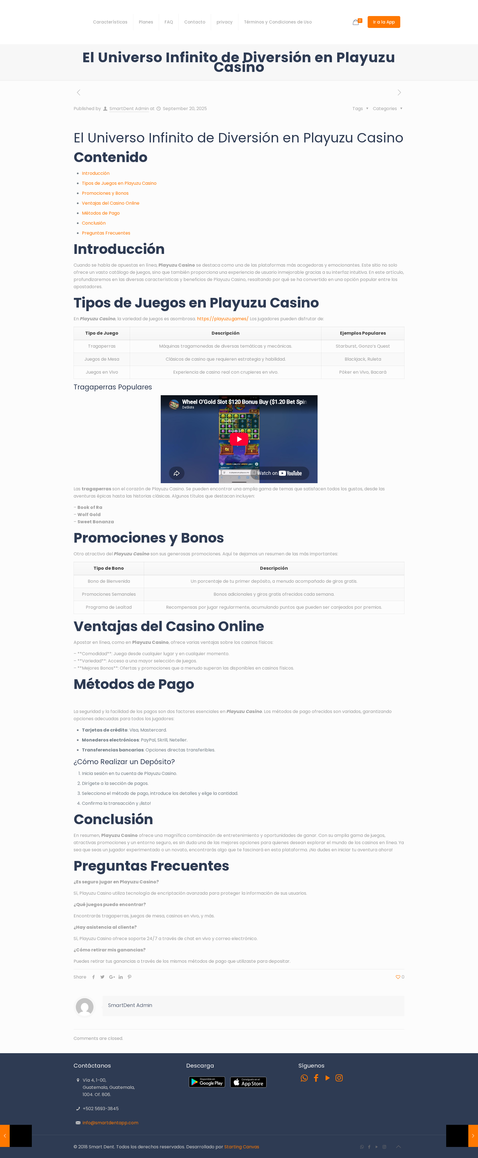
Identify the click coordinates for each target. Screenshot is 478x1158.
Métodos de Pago (101, 213)
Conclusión (94, 223)
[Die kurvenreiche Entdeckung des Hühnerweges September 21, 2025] (462, 1136)
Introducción (96, 173)
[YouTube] (327, 1078)
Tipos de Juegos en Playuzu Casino (119, 183)
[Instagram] (339, 1078)
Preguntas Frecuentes (106, 233)
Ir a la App (384, 22)
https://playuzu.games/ (223, 319)
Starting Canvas (241, 1147)
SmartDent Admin (129, 108)
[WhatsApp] (304, 1078)
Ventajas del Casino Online (110, 203)
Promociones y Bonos (105, 193)
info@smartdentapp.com (110, 1123)
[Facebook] (316, 1078)
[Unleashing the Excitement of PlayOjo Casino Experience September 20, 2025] (16, 1136)
